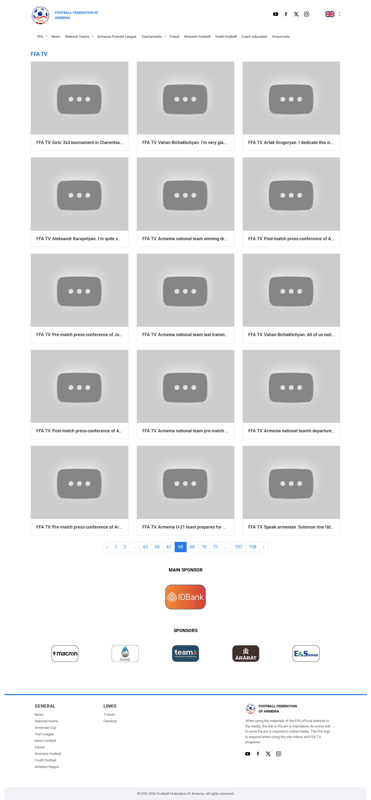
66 (157, 546)
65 (145, 546)
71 (215, 546)
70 (204, 546)
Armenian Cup (45, 728)
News (55, 37)
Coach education (254, 37)
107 (238, 546)
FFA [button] (40, 37)
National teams (46, 721)
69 (192, 546)
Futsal (174, 37)
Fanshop (110, 721)
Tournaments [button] (151, 37)
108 (252, 546)
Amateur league (47, 767)
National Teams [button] (77, 37)
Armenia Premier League (117, 37)
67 (168, 546)
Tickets (109, 714)
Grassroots (281, 37)
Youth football (226, 37)
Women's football (197, 37)
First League (44, 734)
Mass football (45, 741)
